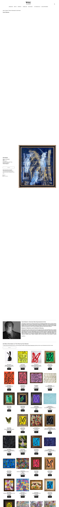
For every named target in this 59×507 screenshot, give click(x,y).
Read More (23, 336)
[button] (20, 6)
